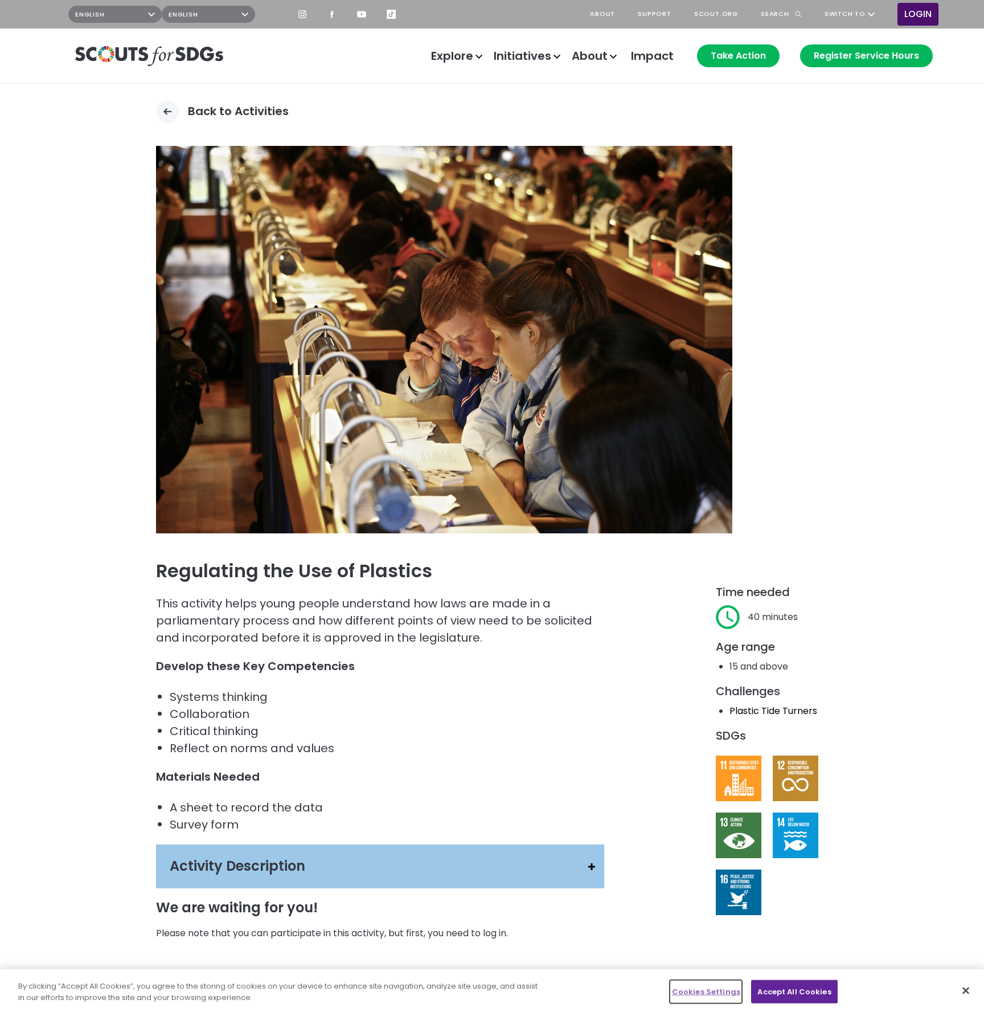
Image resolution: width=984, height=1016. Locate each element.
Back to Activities (238, 111)
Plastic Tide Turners (773, 710)
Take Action (738, 55)
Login (918, 14)
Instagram (302, 14)
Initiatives (522, 56)
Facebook (332, 14)
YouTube (361, 14)
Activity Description (237, 865)
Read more (738, 778)
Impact (652, 56)
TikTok (391, 14)
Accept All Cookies (794, 991)
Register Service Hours (866, 55)
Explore (452, 56)
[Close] (965, 990)
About (590, 56)
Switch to (845, 14)
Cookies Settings (706, 991)
